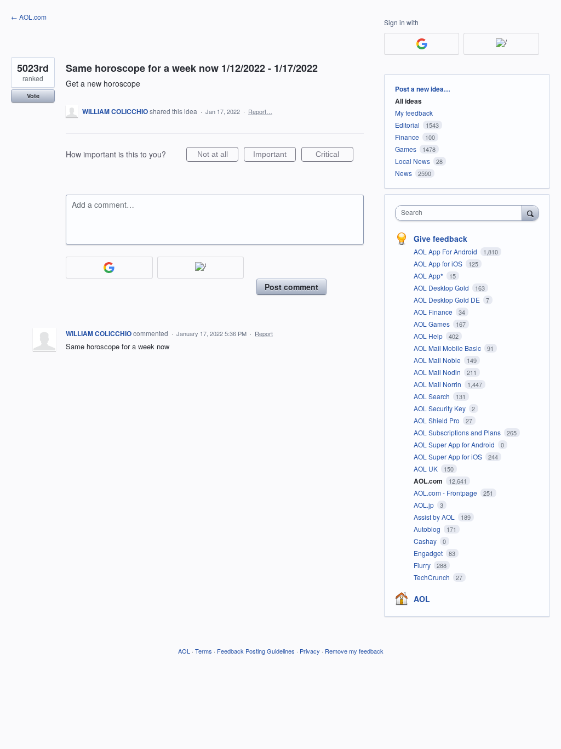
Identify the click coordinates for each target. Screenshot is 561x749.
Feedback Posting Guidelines (256, 650)
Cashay (426, 541)
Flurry (423, 565)
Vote (33, 96)
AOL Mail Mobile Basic (448, 348)
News (403, 173)
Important (274, 156)
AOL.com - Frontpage (446, 492)
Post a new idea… (422, 89)
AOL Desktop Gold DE (448, 299)
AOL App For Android (446, 251)
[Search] (530, 212)
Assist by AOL (435, 516)
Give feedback (440, 238)
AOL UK (426, 468)
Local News (412, 161)
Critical (334, 156)
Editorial (407, 124)
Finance (407, 136)
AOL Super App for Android (455, 444)
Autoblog (428, 529)
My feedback (414, 112)
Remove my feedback (354, 650)
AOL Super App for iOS (449, 456)
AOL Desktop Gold (442, 287)
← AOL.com (29, 16)
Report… (260, 111)
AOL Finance (434, 311)
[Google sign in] (109, 268)
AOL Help (429, 336)
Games (405, 149)
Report (264, 333)
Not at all (217, 156)
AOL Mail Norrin (438, 384)
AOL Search (432, 396)
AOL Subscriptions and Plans (458, 432)
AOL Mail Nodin (438, 372)
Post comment (291, 286)
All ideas (408, 101)
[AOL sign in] (200, 268)
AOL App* (429, 275)
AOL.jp (425, 504)
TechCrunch (432, 577)
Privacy (310, 650)
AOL (422, 598)
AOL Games (432, 323)
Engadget (429, 553)
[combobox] (461, 213)
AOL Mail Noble (438, 360)
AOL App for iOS (439, 263)
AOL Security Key (440, 408)
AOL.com (429, 481)
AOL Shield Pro (437, 420)
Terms (203, 650)
